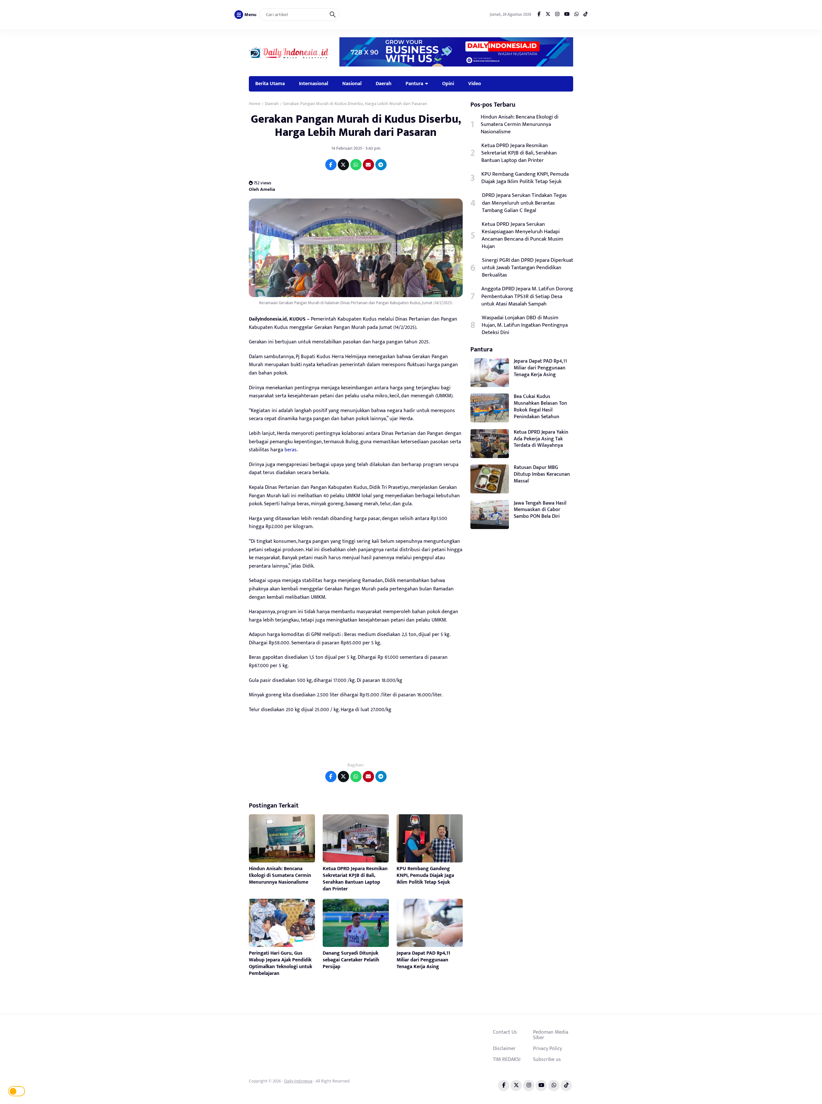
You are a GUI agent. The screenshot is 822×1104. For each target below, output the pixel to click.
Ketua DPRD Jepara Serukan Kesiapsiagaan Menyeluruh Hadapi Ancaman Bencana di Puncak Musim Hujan (522, 235)
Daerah (383, 83)
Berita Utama (270, 83)
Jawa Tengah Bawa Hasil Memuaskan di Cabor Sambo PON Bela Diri (540, 510)
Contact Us (505, 1032)
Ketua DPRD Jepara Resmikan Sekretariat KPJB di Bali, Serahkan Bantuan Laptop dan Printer (355, 878)
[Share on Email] (368, 164)
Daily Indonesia (298, 1081)
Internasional (313, 83)
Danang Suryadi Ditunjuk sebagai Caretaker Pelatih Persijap (351, 960)
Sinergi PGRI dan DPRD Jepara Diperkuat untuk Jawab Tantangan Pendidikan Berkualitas (527, 268)
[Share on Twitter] (343, 164)
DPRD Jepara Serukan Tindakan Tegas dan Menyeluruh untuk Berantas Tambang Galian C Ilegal (524, 203)
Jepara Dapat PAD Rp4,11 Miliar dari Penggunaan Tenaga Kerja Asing (423, 960)
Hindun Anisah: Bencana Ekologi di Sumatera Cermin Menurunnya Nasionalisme (280, 875)
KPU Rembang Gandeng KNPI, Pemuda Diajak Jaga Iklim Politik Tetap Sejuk (425, 875)
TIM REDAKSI (506, 1059)
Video (474, 83)
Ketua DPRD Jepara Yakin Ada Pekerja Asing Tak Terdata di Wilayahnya (541, 439)
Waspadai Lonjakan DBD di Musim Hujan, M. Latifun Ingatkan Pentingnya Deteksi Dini (525, 325)
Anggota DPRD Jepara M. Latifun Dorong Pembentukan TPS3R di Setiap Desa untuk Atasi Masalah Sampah (527, 296)
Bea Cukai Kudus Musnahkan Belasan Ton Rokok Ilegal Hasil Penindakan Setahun (540, 406)
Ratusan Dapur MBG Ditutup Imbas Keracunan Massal (542, 474)
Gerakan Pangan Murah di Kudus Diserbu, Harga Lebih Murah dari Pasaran (356, 126)
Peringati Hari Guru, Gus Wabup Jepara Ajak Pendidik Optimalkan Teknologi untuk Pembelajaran (280, 963)
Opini (448, 83)
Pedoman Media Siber (550, 1035)
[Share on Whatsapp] (356, 164)
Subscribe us (547, 1059)
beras (290, 450)
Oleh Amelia (262, 189)
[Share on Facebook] (331, 164)
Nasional (352, 83)
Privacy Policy (547, 1048)
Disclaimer (504, 1048)
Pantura (414, 83)
